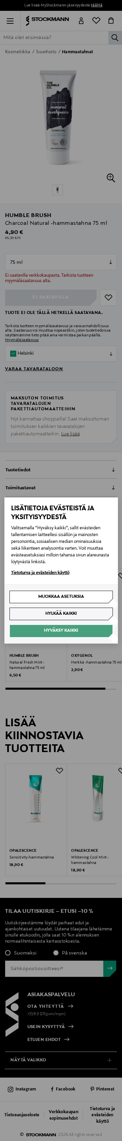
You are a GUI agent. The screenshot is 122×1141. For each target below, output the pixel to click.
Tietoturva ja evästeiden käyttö (40, 573)
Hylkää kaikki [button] (61, 613)
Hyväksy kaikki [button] (61, 630)
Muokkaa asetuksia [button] (61, 596)
